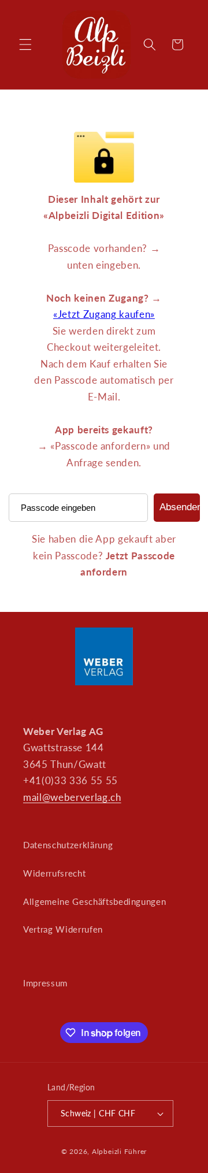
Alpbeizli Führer (119, 1151)
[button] (25, 44)
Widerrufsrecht (54, 873)
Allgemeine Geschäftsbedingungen (94, 901)
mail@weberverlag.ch (72, 797)
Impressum (45, 983)
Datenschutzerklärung (68, 845)
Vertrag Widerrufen (63, 929)
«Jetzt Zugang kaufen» (104, 314)
